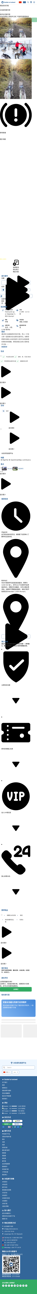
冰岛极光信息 (6, 1198)
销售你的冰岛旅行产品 (8, 1216)
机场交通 (4, 1147)
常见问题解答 (6, 1093)
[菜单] (34, 2)
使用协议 (4, 1088)
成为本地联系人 (6, 1213)
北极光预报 (5, 1206)
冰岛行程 (4, 1203)
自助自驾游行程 (6, 1136)
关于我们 (4, 1082)
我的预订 (4, 1174)
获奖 (3, 1085)
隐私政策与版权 (6, 1090)
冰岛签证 (4, 1181)
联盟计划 (4, 1218)
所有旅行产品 (6, 1134)
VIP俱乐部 (5, 1172)
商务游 (4, 1158)
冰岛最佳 (4, 1201)
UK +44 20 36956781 (11, 1240)
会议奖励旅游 (6, 1164)
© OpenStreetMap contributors (20, 460)
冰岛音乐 (4, 1195)
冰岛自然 (4, 1184)
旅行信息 (4, 1187)
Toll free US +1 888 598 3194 (13, 1237)
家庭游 (4, 1155)
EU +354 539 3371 (10, 1242)
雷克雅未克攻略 (6, 1190)
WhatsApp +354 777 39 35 (12, 1247)
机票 (3, 1144)
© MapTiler (5, 460)
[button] (16, 28)
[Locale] (20, 2)
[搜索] (28, 2)
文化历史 (4, 1192)
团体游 (4, 1153)
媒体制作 (4, 1166)
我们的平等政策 (6, 1096)
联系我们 (4, 1098)
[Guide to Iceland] (8, 2)
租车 (3, 1139)
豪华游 (4, 1161)
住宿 (3, 1142)
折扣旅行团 (5, 1169)
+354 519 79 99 (9, 1231)
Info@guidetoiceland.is (11, 1229)
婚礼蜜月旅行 (6, 1150)
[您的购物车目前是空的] (31, 2)
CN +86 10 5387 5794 (11, 1245)
